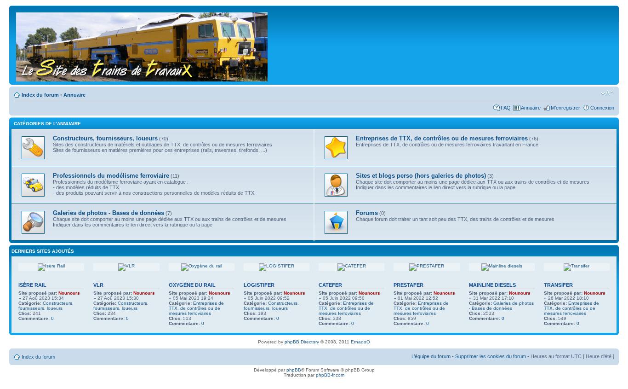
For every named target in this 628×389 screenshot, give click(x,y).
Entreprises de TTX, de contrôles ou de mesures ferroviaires (196, 308)
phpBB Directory (302, 341)
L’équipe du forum (431, 356)
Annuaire (74, 95)
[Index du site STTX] (142, 45)
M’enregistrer (565, 107)
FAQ (506, 107)
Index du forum (40, 95)
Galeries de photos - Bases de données (501, 306)
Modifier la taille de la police (607, 93)
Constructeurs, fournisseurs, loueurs (46, 306)
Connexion (602, 107)
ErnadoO (360, 341)
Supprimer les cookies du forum (490, 356)
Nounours (69, 293)
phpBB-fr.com (330, 374)
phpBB (293, 369)
